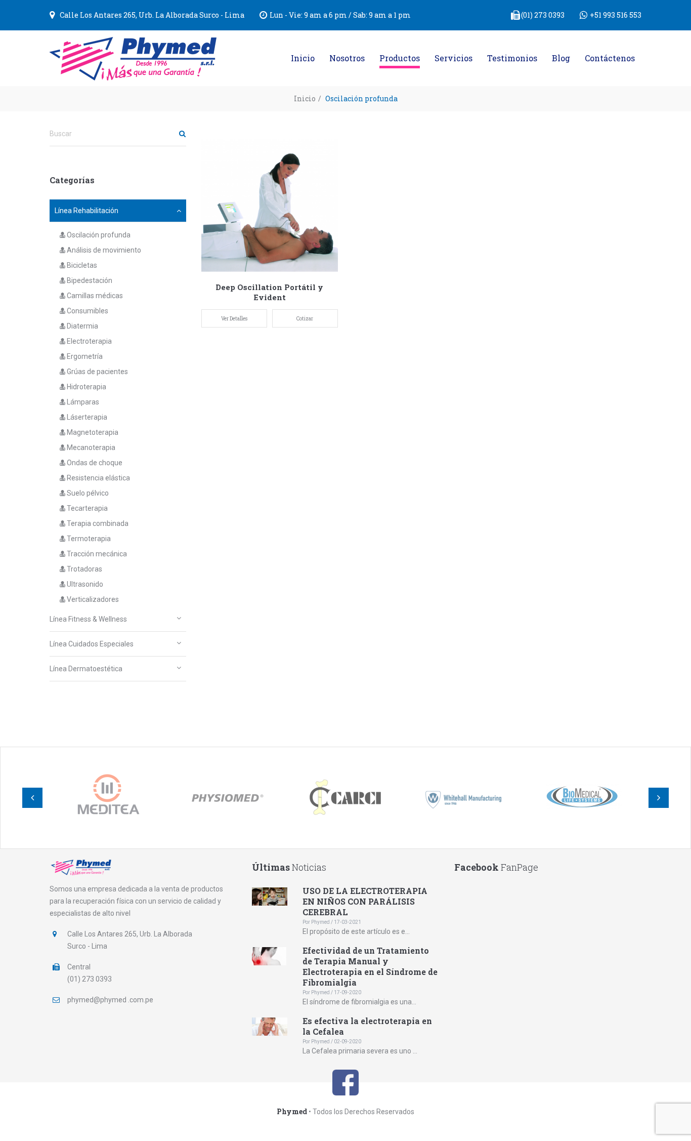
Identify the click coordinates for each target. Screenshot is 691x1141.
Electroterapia (88, 341)
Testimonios (512, 58)
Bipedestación (88, 280)
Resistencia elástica (97, 478)
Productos (399, 58)
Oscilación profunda (98, 235)
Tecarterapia (86, 508)
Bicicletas (81, 265)
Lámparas (82, 402)
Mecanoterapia (90, 447)
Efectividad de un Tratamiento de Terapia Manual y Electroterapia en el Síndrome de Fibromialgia (370, 966)
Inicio (303, 58)
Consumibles (86, 311)
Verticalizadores (92, 599)
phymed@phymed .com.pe (110, 1000)
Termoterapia (88, 539)
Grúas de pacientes (96, 372)
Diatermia (81, 326)
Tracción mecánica (96, 554)
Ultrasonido (84, 584)
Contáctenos (610, 58)
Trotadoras (83, 569)
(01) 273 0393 (543, 15)
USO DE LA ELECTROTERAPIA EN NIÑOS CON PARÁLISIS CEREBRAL (365, 901)
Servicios (453, 58)
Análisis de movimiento (103, 250)
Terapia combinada (96, 523)
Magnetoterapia (91, 432)
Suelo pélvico (87, 493)
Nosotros (347, 58)
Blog (561, 58)
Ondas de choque (93, 463)
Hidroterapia (85, 387)
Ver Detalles (234, 318)
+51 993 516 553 (615, 15)
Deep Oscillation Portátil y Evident (269, 292)
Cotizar (304, 318)
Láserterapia (86, 417)
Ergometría (84, 356)
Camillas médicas (94, 296)
